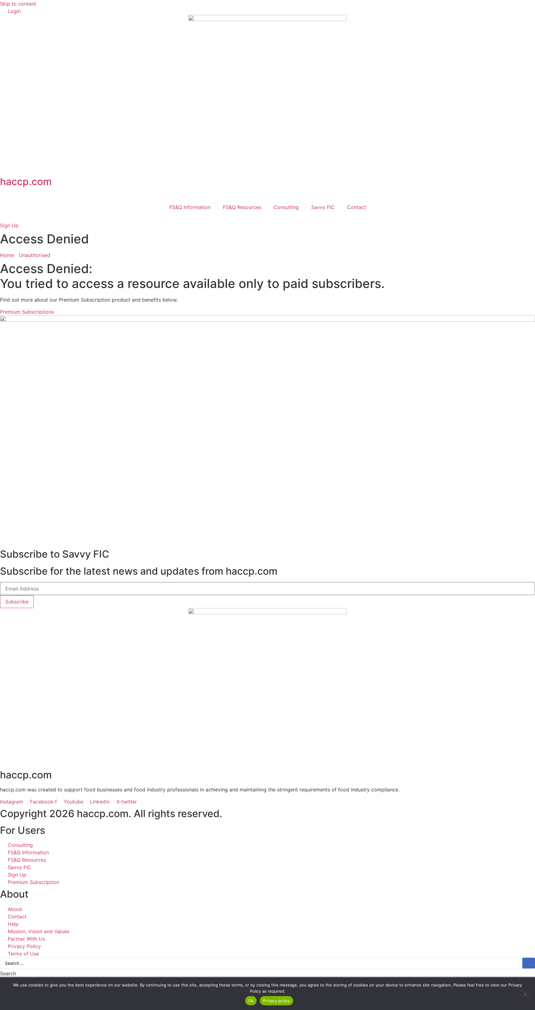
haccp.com (26, 182)
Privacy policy (276, 1000)
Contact (356, 207)
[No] (525, 993)
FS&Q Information (190, 207)
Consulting (286, 207)
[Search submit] (528, 963)
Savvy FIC (323, 207)
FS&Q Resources (242, 207)
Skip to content (18, 4)
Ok (251, 1000)
